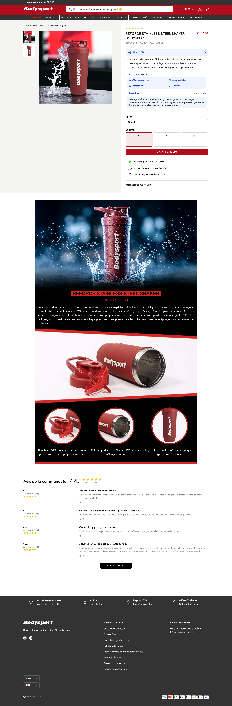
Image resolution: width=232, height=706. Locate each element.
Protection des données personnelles (123, 651)
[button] (207, 9)
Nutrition (122, 17)
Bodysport (37, 696)
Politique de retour (113, 645)
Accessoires (196, 17)
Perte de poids (106, 17)
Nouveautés (52, 17)
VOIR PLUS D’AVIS (116, 565)
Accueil (26, 26)
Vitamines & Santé (138, 17)
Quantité (130, 130)
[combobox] (119, 9)
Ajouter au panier (166, 152)
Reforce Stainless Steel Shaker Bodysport (49, 26)
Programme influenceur (116, 669)
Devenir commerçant (115, 663)
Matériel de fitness (177, 17)
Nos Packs (66, 17)
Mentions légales (113, 657)
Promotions (36, 17)
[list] (75, 67)
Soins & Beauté (158, 17)
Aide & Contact (112, 634)
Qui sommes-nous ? (114, 628)
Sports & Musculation (85, 17)
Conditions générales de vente (120, 640)
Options (129, 116)
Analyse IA (140, 52)
